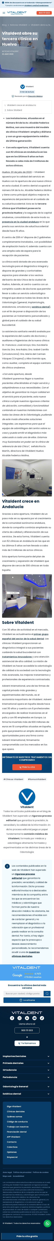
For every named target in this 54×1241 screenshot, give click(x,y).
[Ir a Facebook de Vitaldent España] (12, 1018)
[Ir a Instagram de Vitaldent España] (19, 1018)
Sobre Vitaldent (14, 110)
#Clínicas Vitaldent (13, 779)
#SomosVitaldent (37, 779)
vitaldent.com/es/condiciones (36, 6)
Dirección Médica (35, 96)
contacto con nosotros (22, 1214)
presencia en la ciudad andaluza (20, 221)
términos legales (35, 1207)
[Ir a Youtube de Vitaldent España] (34, 1018)
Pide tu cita (28, 767)
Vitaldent (29, 86)
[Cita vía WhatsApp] (47, 1223)
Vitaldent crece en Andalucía (21, 105)
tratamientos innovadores (17, 656)
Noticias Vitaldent (10, 51)
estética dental (40, 307)
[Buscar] (47, 993)
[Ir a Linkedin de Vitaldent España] (27, 1018)
